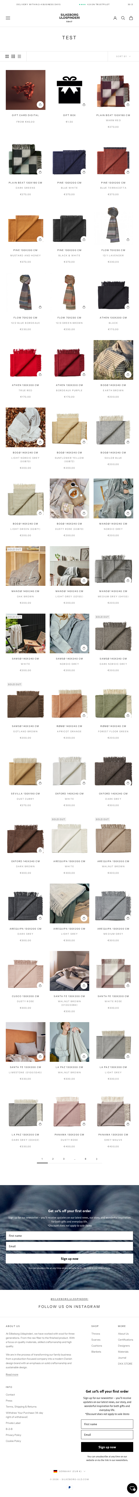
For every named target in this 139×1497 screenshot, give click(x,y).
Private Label (13, 1423)
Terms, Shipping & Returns (21, 1406)
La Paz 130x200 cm (69, 1067)
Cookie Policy (13, 1441)
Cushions (96, 1345)
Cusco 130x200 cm (25, 996)
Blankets (96, 1351)
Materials (123, 1351)
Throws (95, 1333)
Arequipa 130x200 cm (69, 861)
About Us (123, 1333)
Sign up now (69, 1258)
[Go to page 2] (96, 1159)
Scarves (95, 1339)
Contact (10, 1394)
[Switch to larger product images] (7, 56)
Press (9, 1400)
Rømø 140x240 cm (69, 726)
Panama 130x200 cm (70, 1134)
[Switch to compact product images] (19, 56)
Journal (122, 1357)
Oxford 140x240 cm (69, 793)
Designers (124, 1345)
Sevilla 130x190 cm (25, 793)
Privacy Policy (13, 1435)
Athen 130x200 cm (113, 317)
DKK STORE (125, 1363)
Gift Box (69, 115)
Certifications (125, 1339)
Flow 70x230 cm (113, 250)
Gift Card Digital (25, 115)
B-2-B (9, 1429)
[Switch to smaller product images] (13, 56)
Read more (12, 1374)
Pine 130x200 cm (69, 182)
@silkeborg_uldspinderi (69, 1299)
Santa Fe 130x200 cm (69, 996)
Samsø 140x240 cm (25, 658)
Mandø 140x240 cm (113, 523)
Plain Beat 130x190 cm (113, 115)
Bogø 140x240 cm (113, 385)
